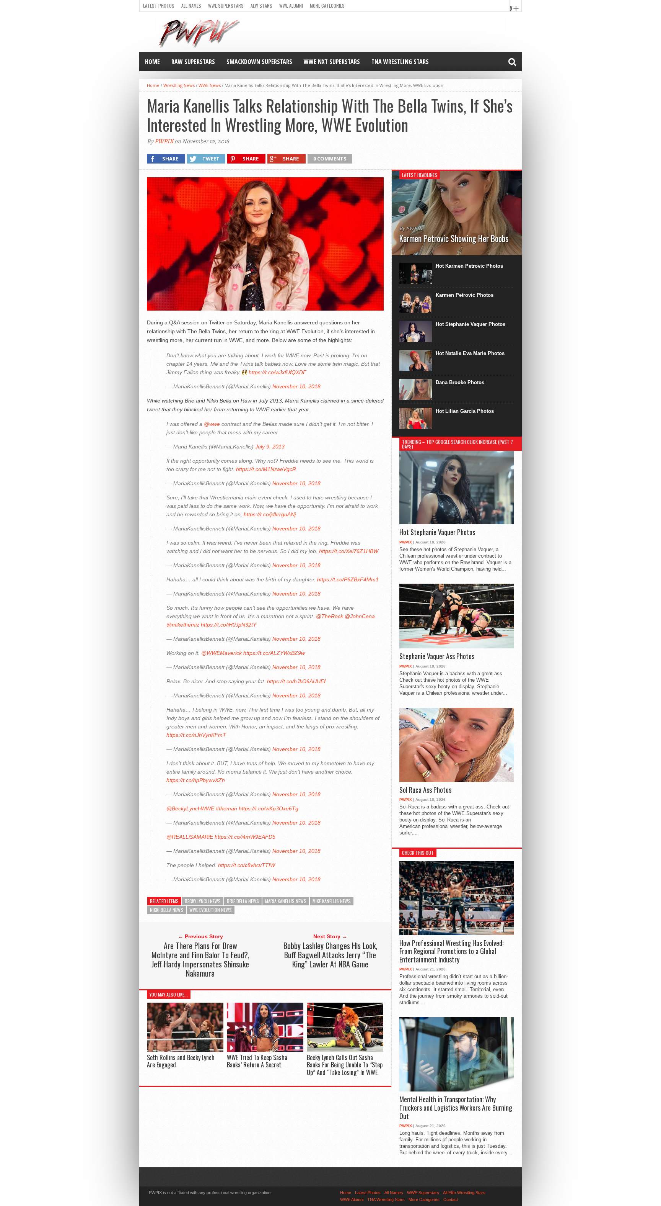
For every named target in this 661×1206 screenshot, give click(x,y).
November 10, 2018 (296, 386)
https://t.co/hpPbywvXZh (195, 780)
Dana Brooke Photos (460, 382)
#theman (226, 808)
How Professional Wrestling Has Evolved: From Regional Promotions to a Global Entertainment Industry (451, 951)
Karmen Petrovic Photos (464, 295)
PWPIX (164, 141)
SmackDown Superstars (259, 61)
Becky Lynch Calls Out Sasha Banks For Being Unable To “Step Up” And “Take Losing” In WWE (345, 1065)
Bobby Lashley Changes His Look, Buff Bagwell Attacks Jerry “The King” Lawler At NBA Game (330, 955)
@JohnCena (360, 616)
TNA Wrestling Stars (400, 61)
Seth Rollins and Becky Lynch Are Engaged (181, 1061)
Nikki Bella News (166, 910)
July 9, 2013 (270, 446)
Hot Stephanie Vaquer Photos (470, 324)
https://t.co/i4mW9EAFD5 (245, 837)
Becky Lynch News (203, 901)
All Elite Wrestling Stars (464, 1192)
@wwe (212, 424)
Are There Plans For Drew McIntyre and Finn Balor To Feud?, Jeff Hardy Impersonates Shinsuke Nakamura (200, 959)
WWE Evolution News (210, 910)
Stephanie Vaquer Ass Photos (436, 656)
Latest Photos (158, 5)
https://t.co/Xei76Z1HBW (348, 551)
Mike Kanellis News (332, 901)
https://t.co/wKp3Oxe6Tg (268, 808)
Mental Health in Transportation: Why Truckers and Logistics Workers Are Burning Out (455, 1107)
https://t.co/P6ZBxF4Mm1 (348, 579)
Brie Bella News (243, 901)
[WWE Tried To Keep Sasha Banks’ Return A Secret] (265, 1050)
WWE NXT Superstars (332, 61)
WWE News (210, 85)
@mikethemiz (182, 625)
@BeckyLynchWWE (190, 808)
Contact (450, 1199)
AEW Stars (261, 5)
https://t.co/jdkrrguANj (270, 514)
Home (152, 61)
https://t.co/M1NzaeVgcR (266, 469)
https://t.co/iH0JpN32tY (228, 625)
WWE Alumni (291, 5)
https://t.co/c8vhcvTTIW (246, 865)
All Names (191, 5)
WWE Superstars (226, 5)
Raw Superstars (193, 61)
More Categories (327, 5)
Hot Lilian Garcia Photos (465, 411)
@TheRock (329, 616)
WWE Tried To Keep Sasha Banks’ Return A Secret (257, 1061)
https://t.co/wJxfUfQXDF (277, 372)
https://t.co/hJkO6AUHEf (296, 681)
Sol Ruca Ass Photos (425, 790)
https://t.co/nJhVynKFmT (196, 735)
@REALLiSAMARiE (189, 837)
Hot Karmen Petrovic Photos (469, 266)
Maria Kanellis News (285, 901)
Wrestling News (179, 85)
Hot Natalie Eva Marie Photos (470, 353)
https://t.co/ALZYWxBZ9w (274, 653)
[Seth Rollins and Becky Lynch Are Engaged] (185, 1050)
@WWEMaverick (221, 653)
